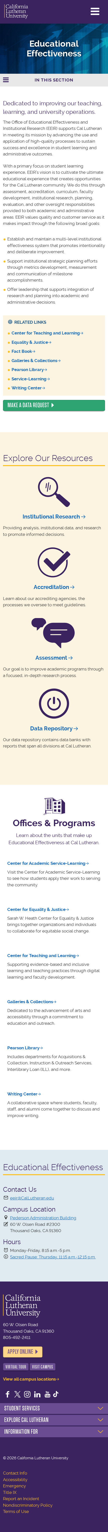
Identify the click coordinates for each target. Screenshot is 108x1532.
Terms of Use (16, 1511)
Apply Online (20, 1351)
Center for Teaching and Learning (46, 332)
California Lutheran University (16, 11)
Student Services (22, 1408)
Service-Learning (29, 378)
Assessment (51, 657)
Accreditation (51, 587)
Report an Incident (21, 1498)
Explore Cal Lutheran (26, 1419)
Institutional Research (51, 516)
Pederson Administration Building (43, 1217)
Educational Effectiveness (54, 48)
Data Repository (51, 728)
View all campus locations (29, 1379)
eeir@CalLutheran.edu (32, 1198)
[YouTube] (47, 1395)
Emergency (14, 1485)
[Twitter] (17, 1395)
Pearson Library (28, 369)
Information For (21, 1431)
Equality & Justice (30, 342)
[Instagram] (27, 1395)
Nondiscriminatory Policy (27, 1505)
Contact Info (15, 1473)
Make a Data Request (28, 405)
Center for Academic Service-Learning (46, 863)
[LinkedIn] (37, 1395)
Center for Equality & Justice (36, 909)
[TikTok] (56, 1395)
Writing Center (27, 387)
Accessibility (15, 1479)
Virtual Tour (16, 1367)
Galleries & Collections (34, 360)
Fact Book (22, 351)
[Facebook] (7, 1395)
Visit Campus (42, 1367)
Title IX (10, 1492)
